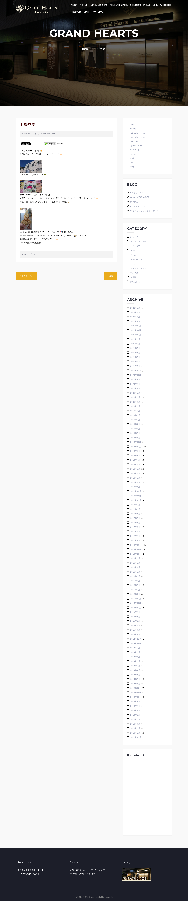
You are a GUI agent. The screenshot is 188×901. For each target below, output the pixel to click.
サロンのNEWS (137, 246)
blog (100, 12)
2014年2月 (135, 679)
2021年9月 (135, 339)
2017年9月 (135, 505)
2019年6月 (135, 415)
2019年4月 (135, 424)
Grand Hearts (51, 134)
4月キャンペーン (137, 206)
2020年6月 (135, 393)
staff (87, 12)
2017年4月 (135, 527)
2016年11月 (135, 549)
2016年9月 (135, 558)
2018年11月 (135, 442)
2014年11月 (135, 643)
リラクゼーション (138, 268)
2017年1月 (135, 540)
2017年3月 (135, 531)
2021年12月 (135, 326)
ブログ (32, 254)
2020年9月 (135, 379)
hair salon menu (99, 5)
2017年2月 (135, 536)
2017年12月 (135, 491)
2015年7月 (135, 616)
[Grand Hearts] (36, 9)
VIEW (103, 49)
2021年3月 (135, 366)
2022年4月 (135, 317)
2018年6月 (135, 464)
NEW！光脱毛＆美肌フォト (142, 197)
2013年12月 (135, 688)
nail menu (135, 5)
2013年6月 (135, 715)
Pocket (60, 144)
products (76, 12)
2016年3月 (135, 585)
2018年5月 (135, 469)
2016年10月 (135, 554)
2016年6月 (135, 572)
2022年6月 (135, 308)
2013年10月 (135, 697)
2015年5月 (135, 625)
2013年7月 (135, 710)
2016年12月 (135, 545)
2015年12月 (135, 599)
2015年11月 (135, 603)
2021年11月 (135, 330)
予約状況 (134, 273)
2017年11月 (135, 496)
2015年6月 (135, 621)
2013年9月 (135, 701)
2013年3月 (135, 728)
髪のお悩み (135, 281)
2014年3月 (135, 675)
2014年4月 (135, 670)
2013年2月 (135, 733)
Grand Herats (95, 897)
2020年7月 (135, 388)
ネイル (133, 255)
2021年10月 (135, 335)
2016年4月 (135, 581)
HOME (85, 49)
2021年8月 (135, 344)
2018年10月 (135, 446)
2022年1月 (135, 321)
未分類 (133, 277)
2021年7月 (135, 348)
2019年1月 (135, 438)
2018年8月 (135, 455)
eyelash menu (150, 5)
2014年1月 (135, 683)
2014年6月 (135, 661)
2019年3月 (135, 429)
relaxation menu (119, 5)
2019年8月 (135, 406)
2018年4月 (135, 473)
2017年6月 (135, 518)
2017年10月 (135, 500)
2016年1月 (135, 594)
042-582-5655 (30, 874)
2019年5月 (135, 420)
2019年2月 (135, 433)
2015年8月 (135, 612)
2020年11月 (135, 375)
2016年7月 (135, 567)
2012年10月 (135, 737)
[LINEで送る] (50, 144)
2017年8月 (135, 509)
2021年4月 (135, 361)
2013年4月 (135, 724)
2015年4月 (135, 630)
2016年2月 (135, 590)
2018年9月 (135, 451)
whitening (165, 5)
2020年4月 (135, 402)
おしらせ (134, 237)
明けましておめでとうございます (145, 210)
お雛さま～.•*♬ (26, 276)
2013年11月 (135, 692)
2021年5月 (135, 357)
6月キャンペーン (137, 193)
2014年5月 (135, 666)
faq (94, 12)
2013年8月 (135, 706)
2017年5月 (135, 522)
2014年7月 (135, 657)
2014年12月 (135, 639)
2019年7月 (135, 411)
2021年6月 (135, 352)
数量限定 (134, 202)
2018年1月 (135, 487)
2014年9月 (135, 648)
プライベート (136, 259)
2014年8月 (135, 652)
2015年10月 (135, 607)
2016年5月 (135, 576)
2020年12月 (135, 370)
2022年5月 (135, 312)
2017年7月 (135, 513)
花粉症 (110, 276)
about (74, 5)
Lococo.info (107, 897)
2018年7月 (135, 460)
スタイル (134, 250)
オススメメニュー (138, 241)
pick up (84, 5)
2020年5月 (135, 397)
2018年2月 (135, 482)
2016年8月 (135, 563)
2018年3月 (135, 478)
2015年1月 (135, 634)
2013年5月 (135, 719)
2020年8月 (135, 384)
